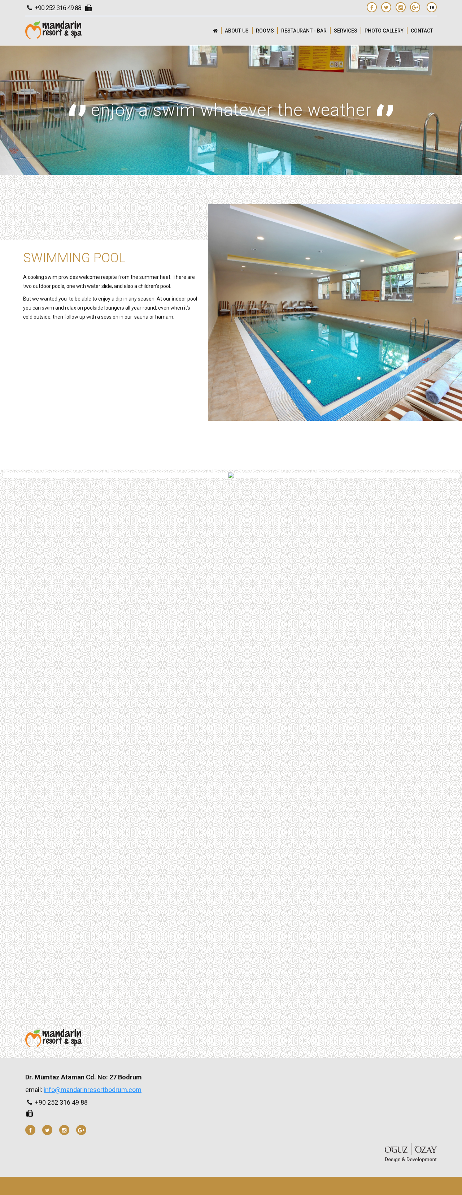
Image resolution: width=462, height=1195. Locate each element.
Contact (422, 31)
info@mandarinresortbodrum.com (92, 1089)
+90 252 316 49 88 (57, 8)
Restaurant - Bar (304, 31)
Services (345, 31)
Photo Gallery (384, 31)
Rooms (265, 31)
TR (431, 7)
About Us (237, 31)
